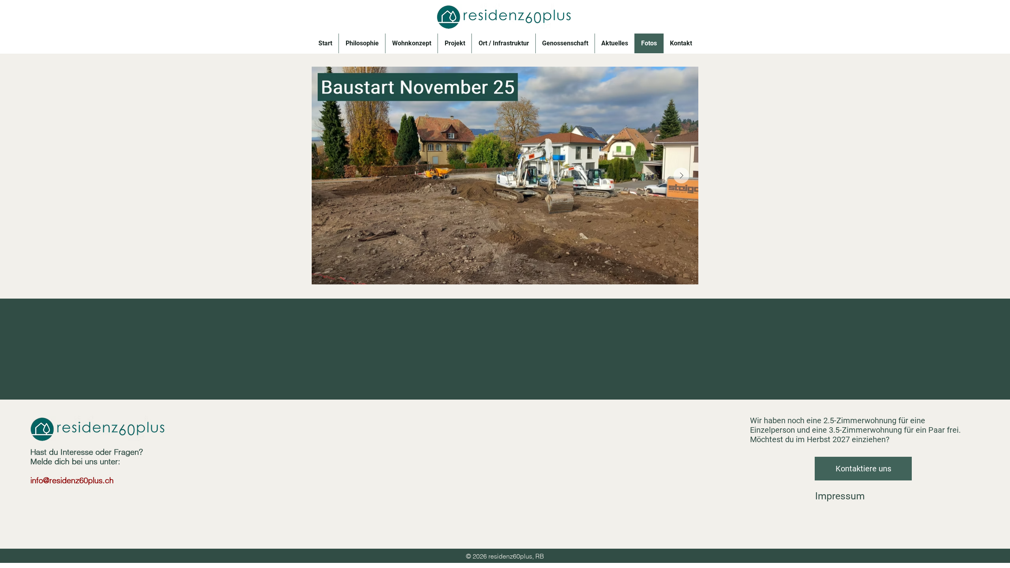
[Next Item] (681, 175)
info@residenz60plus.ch (72, 480)
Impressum (840, 496)
